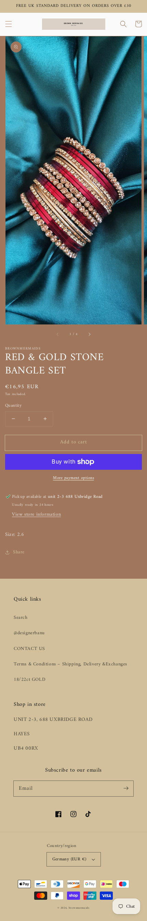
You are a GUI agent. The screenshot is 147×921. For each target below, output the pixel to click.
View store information (36, 514)
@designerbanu (29, 633)
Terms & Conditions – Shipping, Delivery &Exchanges (70, 664)
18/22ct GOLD (29, 679)
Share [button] (19, 552)
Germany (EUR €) (69, 859)
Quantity (13, 405)
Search (21, 617)
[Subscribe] (125, 788)
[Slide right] (89, 334)
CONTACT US (29, 648)
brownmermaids (79, 908)
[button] (8, 24)
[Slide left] (57, 334)
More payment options (73, 478)
